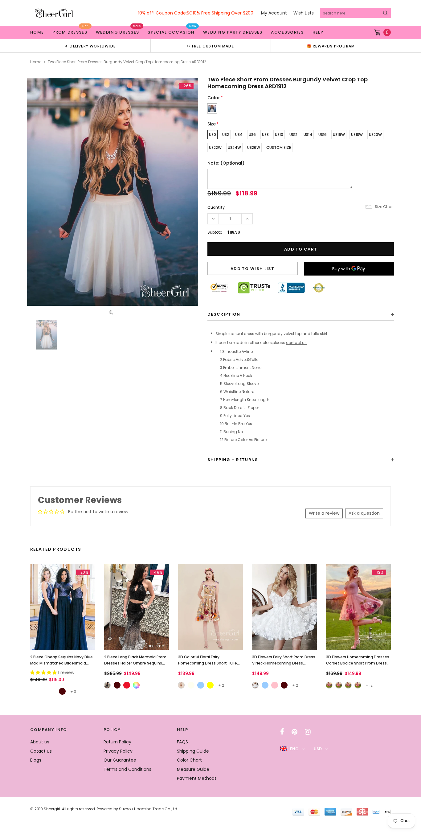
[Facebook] (282, 731)
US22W (215, 147)
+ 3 (73, 691)
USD (318, 749)
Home (35, 61)
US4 (239, 134)
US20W (375, 134)
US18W (357, 134)
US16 (322, 134)
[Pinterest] (294, 731)
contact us (296, 342)
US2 (225, 134)
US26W (253, 147)
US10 (279, 134)
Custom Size (278, 147)
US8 (265, 134)
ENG (294, 749)
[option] (90, 45)
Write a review (324, 513)
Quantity (216, 207)
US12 (293, 134)
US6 (252, 134)
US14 (308, 134)
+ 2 (221, 685)
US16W (339, 134)
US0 (212, 134)
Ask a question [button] (364, 513)
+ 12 (369, 685)
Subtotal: (215, 232)
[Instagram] (308, 731)
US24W (234, 147)
